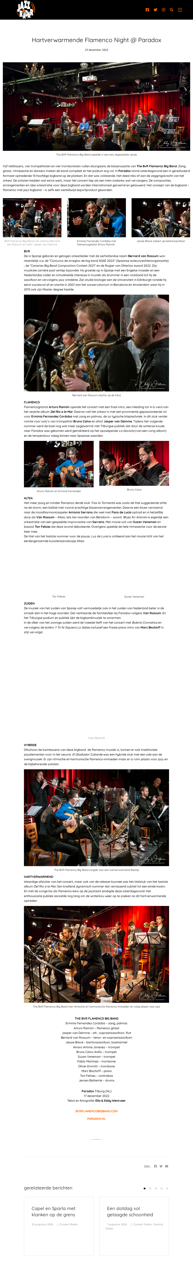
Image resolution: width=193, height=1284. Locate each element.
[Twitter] (155, 10)
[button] (144, 1188)
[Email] (166, 1166)
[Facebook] (147, 10)
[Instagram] (163, 10)
